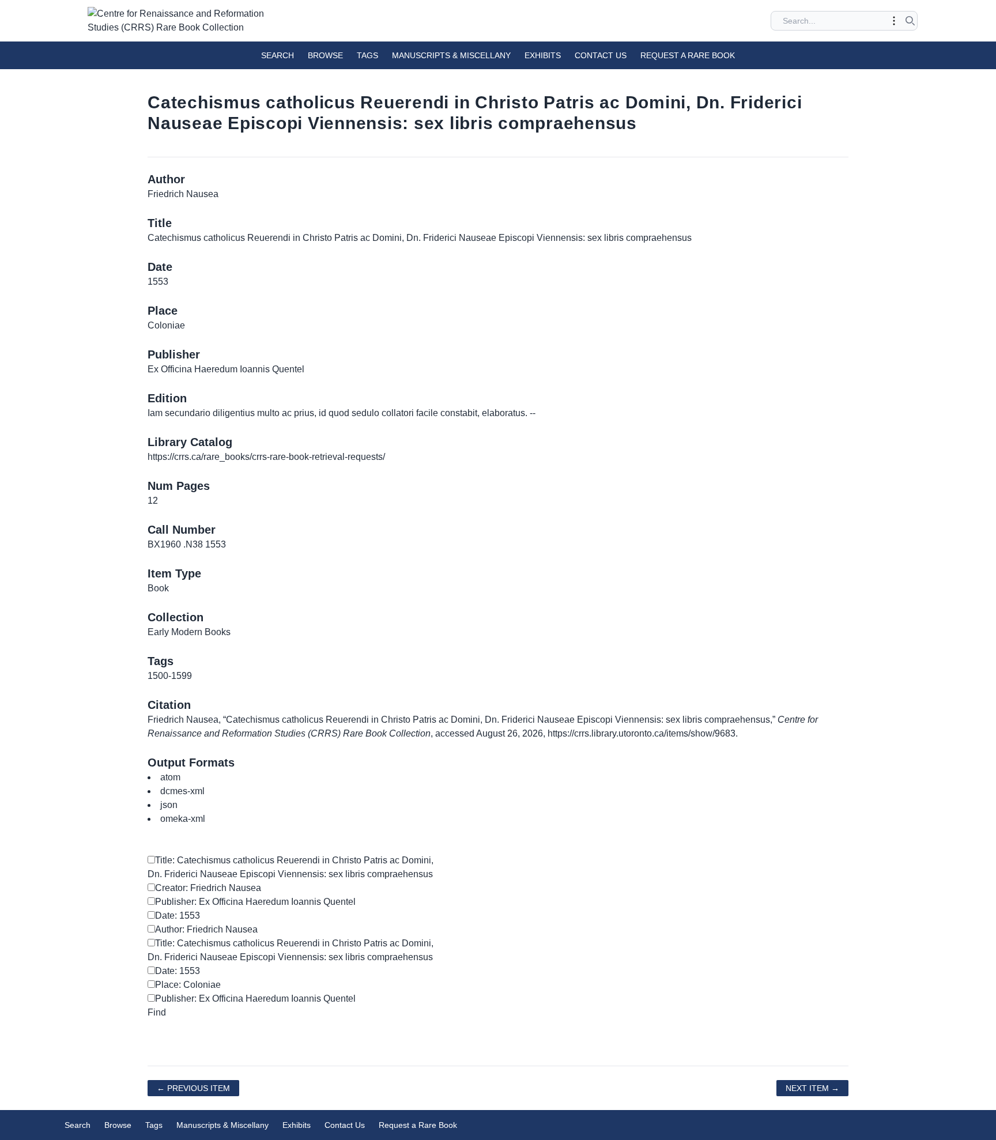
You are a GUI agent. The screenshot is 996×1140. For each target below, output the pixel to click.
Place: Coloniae (188, 985)
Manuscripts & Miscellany (451, 55)
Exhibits (543, 55)
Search (277, 55)
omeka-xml (182, 819)
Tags (367, 55)
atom (170, 777)
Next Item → (812, 1088)
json (169, 805)
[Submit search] (910, 20)
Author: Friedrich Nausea (206, 929)
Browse (325, 55)
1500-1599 (170, 676)
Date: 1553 (177, 915)
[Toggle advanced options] (894, 21)
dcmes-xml (182, 791)
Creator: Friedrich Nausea (208, 888)
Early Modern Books (189, 632)
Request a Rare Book (687, 55)
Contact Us (601, 55)
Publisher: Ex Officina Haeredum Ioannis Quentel (255, 902)
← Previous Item (193, 1088)
